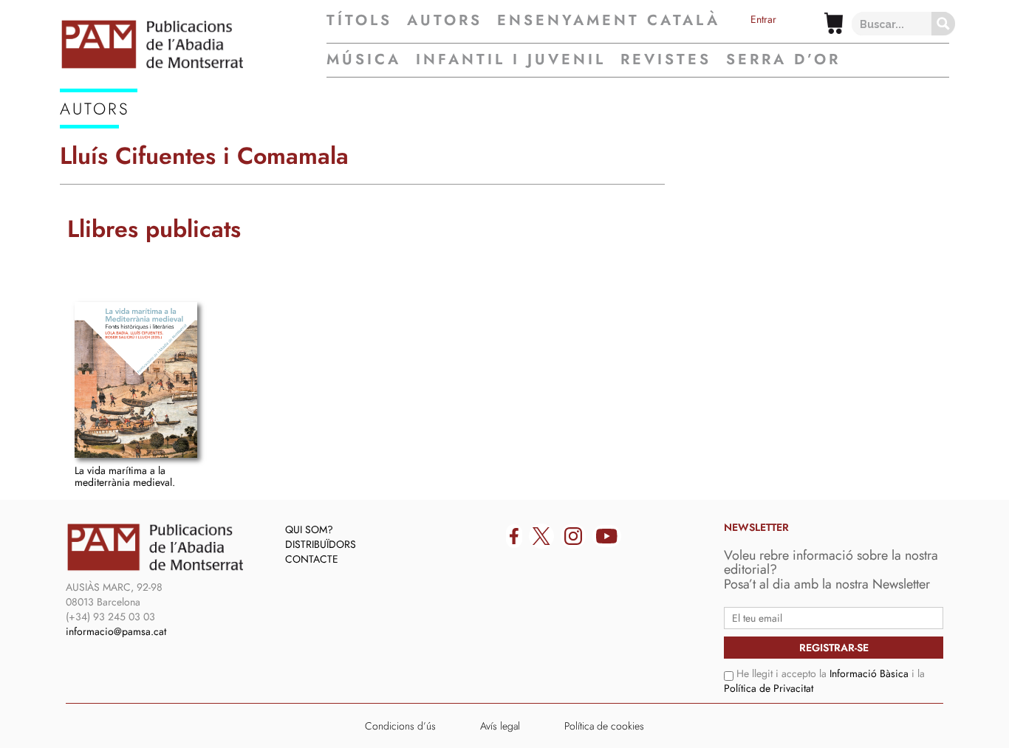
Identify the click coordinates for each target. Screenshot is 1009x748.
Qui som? (309, 529)
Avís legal (500, 725)
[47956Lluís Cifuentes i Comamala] (136, 380)
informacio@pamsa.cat (116, 631)
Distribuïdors (320, 544)
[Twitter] (541, 536)
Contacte (311, 559)
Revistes (665, 59)
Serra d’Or (783, 59)
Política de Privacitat (768, 688)
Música (363, 59)
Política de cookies (604, 725)
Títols (359, 20)
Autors (444, 20)
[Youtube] (606, 536)
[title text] (193, 44)
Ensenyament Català (608, 20)
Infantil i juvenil (511, 59)
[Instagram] (573, 536)
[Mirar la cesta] (833, 23)
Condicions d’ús (400, 725)
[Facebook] (514, 536)
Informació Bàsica (869, 673)
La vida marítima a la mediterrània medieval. (125, 476)
